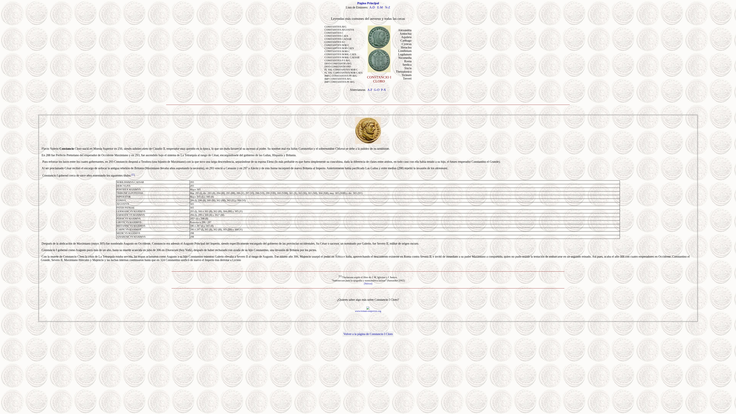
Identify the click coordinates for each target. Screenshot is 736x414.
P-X (383, 89)
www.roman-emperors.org (368, 311)
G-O (377, 89)
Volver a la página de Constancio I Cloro (368, 334)
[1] (132, 174)
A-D (372, 7)
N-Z (387, 7)
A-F (369, 89)
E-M (380, 7)
